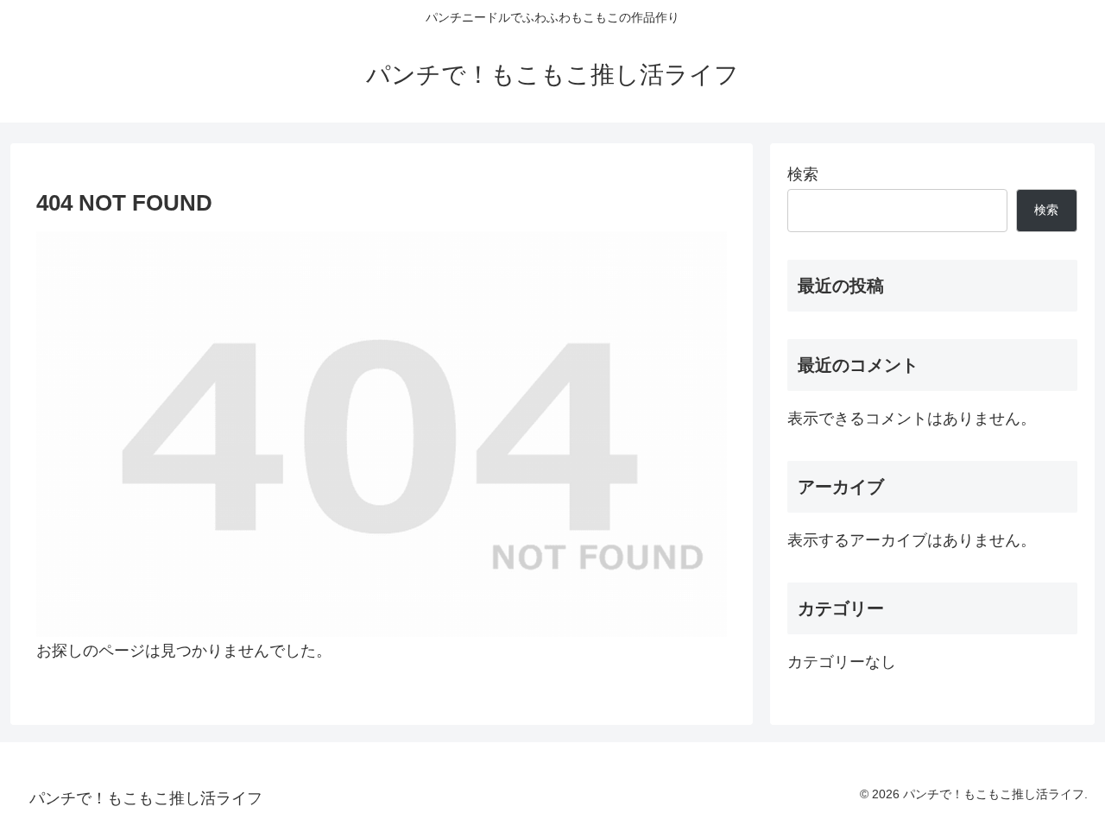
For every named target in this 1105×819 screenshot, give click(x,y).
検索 (802, 174)
